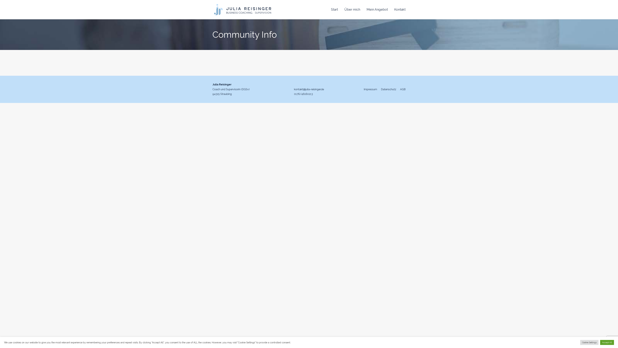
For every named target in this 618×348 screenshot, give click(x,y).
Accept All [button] (607, 342)
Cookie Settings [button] (589, 342)
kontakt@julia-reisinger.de (309, 89)
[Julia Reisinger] (242, 9)
